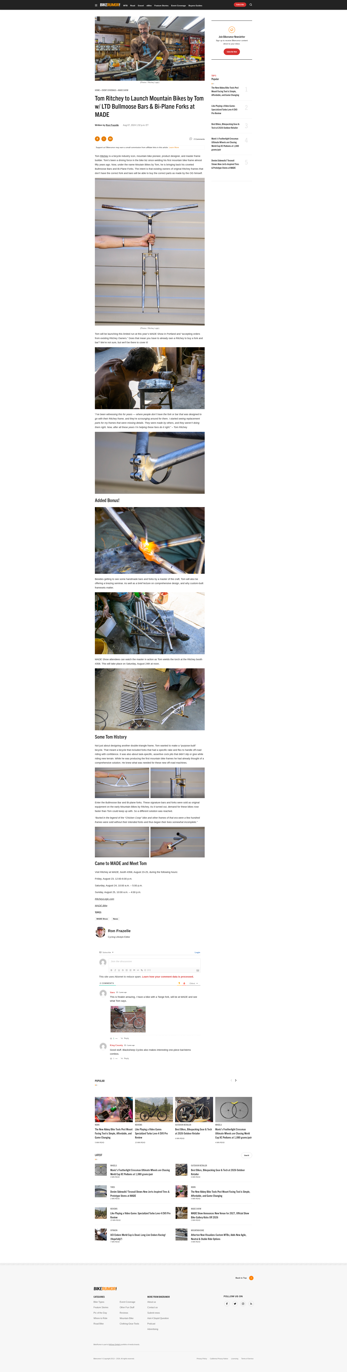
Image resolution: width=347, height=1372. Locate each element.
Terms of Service (158, 711)
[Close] (213, 654)
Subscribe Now (173, 703)
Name (139, 688)
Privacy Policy (142, 711)
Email (139, 675)
